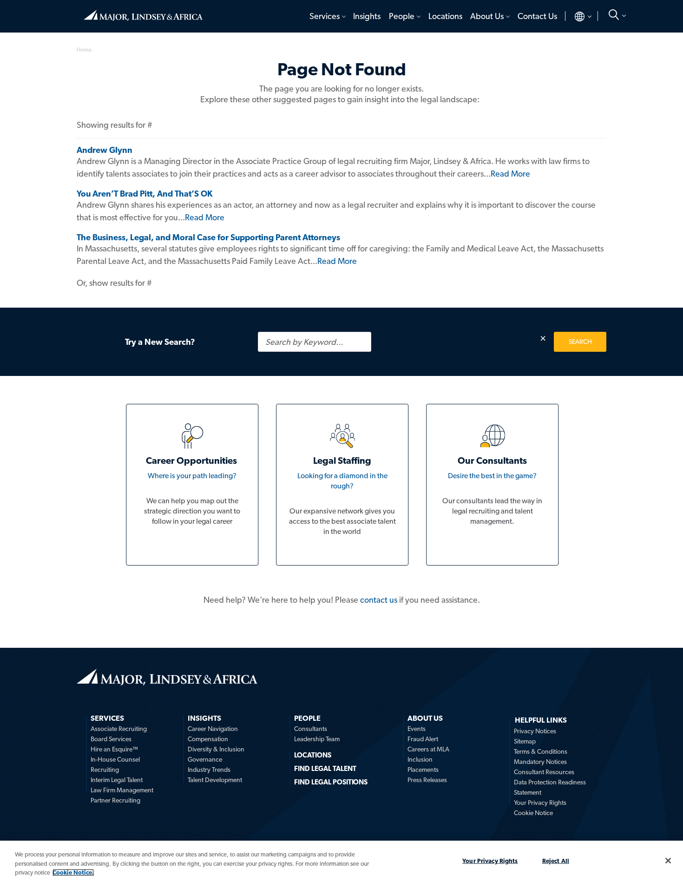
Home (143, 11)
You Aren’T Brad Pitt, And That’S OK (144, 193)
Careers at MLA (428, 749)
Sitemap (525, 741)
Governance (205, 759)
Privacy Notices (535, 731)
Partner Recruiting (115, 800)
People (401, 16)
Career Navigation (213, 728)
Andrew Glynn (104, 150)
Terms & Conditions (540, 751)
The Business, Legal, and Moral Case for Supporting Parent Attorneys (208, 237)
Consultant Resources (544, 772)
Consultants (310, 728)
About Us (487, 16)
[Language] (575, 16)
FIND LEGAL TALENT (325, 768)
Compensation (208, 739)
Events (416, 728)
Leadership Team (317, 739)
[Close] (668, 860)
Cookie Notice (533, 812)
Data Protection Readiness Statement (550, 787)
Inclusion (420, 759)
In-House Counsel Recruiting (115, 764)
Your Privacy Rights (540, 802)
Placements (423, 769)
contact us (378, 600)
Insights (367, 16)
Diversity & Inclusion (216, 749)
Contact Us (537, 16)
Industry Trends (209, 769)
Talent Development (215, 779)
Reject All (555, 860)
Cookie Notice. (73, 872)
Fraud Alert (422, 739)
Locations (445, 16)
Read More (510, 173)
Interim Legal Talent (117, 779)
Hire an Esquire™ (114, 749)
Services (324, 16)
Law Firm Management (122, 790)
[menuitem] (327, 16)
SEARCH (580, 341)
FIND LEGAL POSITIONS (331, 782)
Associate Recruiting (119, 728)
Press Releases (427, 779)
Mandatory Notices (540, 761)
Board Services (111, 739)
